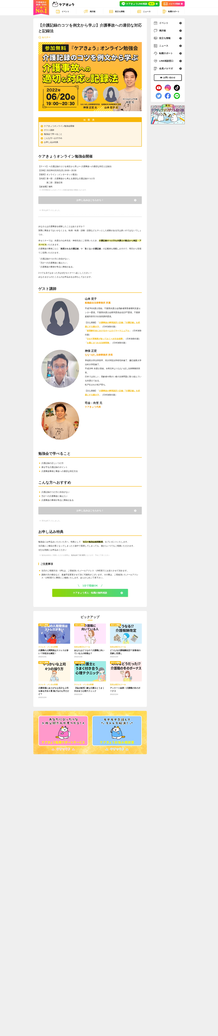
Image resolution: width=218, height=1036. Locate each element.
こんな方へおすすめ (53, 138)
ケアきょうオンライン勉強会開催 (59, 126)
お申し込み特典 (51, 142)
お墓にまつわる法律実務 (98, 343)
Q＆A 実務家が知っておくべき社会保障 (105, 339)
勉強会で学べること (53, 134)
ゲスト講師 (49, 130)
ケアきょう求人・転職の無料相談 (90, 593)
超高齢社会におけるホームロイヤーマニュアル (108, 331)
